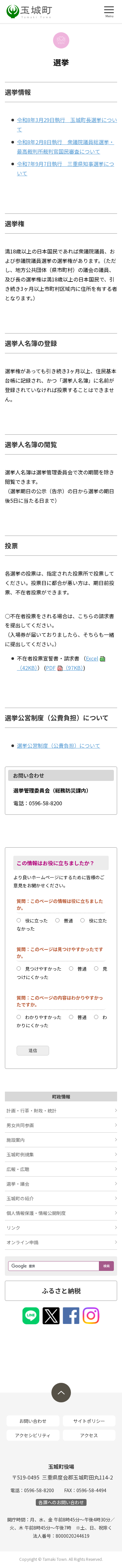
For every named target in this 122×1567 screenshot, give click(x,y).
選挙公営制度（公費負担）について (58, 745)
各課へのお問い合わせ (61, 1502)
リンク (13, 1227)
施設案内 (16, 1140)
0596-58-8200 (39, 1490)
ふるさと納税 (61, 1290)
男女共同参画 (20, 1125)
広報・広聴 (18, 1169)
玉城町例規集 (20, 1154)
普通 (68, 920)
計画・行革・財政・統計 (32, 1110)
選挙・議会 (18, 1183)
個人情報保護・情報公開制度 (36, 1213)
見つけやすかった (43, 968)
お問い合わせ (33, 1421)
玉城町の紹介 (20, 1198)
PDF (64, 668)
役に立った (36, 920)
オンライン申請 (22, 1242)
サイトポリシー (89, 1421)
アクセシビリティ (33, 1435)
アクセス (89, 1435)
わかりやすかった (43, 1017)
